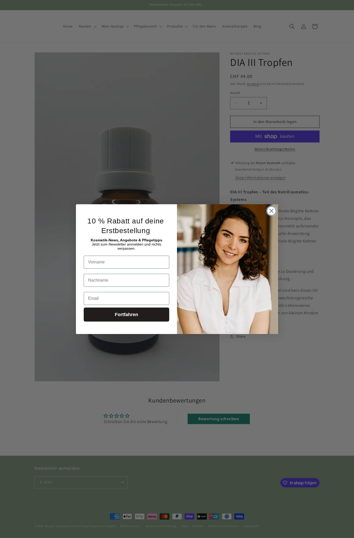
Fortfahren (126, 314)
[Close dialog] (271, 210)
